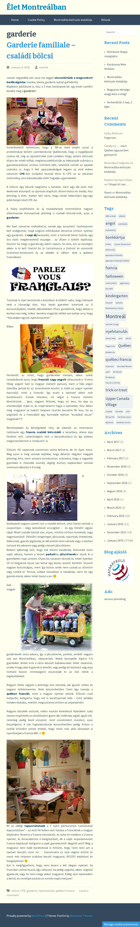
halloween (114, 276)
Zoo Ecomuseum (124, 417)
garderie (32, 890)
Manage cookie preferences (121, 924)
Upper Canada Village (117, 401)
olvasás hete (111, 338)
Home (15, 20)
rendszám (110, 366)
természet (117, 372)
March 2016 (114, 507)
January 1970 (115, 540)
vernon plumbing (115, 599)
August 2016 (114, 491)
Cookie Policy (36, 20)
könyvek (109, 303)
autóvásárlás (111, 230)
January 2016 (115, 524)
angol (110, 223)
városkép (119, 411)
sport (108, 372)
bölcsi (15, 890)
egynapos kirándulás (114, 255)
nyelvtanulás (46, 890)
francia (111, 267)
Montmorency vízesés (114, 308)
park (120, 338)
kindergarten (117, 295)
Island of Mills (111, 283)
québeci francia (65, 890)
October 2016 (115, 474)
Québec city (110, 352)
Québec (124, 345)
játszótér (109, 288)
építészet (109, 422)
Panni (107, 192)
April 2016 (113, 499)
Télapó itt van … (118, 184)
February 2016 (115, 516)
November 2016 (117, 466)
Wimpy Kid (110, 417)
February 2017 (115, 458)
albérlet (122, 216)
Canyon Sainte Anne (122, 244)
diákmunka (110, 250)
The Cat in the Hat (113, 383)
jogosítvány (124, 283)
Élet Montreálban (36, 7)
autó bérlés (122, 224)
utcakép (109, 411)
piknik (128, 338)
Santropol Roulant (124, 366)
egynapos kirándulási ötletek (117, 261)
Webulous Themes (81, 915)
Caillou (108, 244)
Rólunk (105, 20)
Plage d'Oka (110, 346)
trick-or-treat (116, 389)
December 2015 (116, 532)
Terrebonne (110, 377)
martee (43, 67)
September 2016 (117, 483)
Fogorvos (110, 137)
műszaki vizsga (112, 324)
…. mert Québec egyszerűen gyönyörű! (116, 150)
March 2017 (114, 450)
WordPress (38, 915)
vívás (128, 411)
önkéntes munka (123, 422)
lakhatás (119, 303)
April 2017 (113, 442)
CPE (23, 890)
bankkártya (115, 237)
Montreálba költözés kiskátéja (73, 20)
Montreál (116, 316)
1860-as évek (111, 216)
